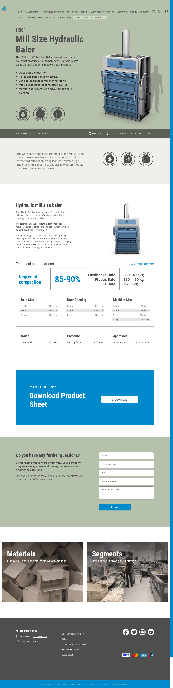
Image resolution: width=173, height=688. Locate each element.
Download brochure (117, 133)
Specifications (42, 133)
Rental (83, 11)
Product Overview (23, 133)
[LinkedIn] (142, 632)
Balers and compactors (27, 17)
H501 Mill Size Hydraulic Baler (60, 17)
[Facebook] (126, 632)
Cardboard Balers (87, 17)
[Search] (159, 11)
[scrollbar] (171, 344)
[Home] (4, 8)
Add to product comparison (142, 133)
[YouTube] (151, 632)
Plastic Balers (100, 17)
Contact (144, 11)
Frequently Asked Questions (74, 644)
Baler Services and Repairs (73, 634)
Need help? (96, 133)
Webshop (122, 11)
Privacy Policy (67, 654)
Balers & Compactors (29, 11)
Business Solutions (54, 11)
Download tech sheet (144, 263)
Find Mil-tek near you (71, 649)
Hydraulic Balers (42, 17)
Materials (72, 11)
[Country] (166, 11)
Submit (114, 507)
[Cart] (153, 11)
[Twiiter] (134, 632)
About (133, 11)
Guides (65, 639)
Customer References (102, 11)
